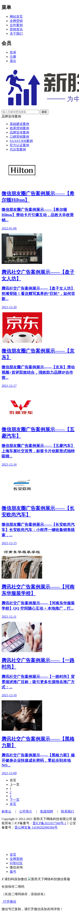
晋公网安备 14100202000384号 (36, 827)
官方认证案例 (19, 145)
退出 (13, 61)
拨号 (13, 871)
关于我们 (16, 33)
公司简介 (25, 811)
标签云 (6, 811)
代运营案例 (18, 149)
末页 (13, 804)
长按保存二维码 (13, 886)
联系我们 (67, 811)
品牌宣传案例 (19, 132)
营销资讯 (16, 29)
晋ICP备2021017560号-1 (49, 823)
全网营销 (16, 20)
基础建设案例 (19, 124)
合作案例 (16, 25)
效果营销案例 (19, 128)
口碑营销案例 (19, 136)
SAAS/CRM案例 (21, 141)
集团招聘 (46, 811)
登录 (13, 52)
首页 (13, 854)
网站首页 (16, 16)
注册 (13, 56)
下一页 (14, 799)
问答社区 (16, 863)
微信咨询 (16, 867)
